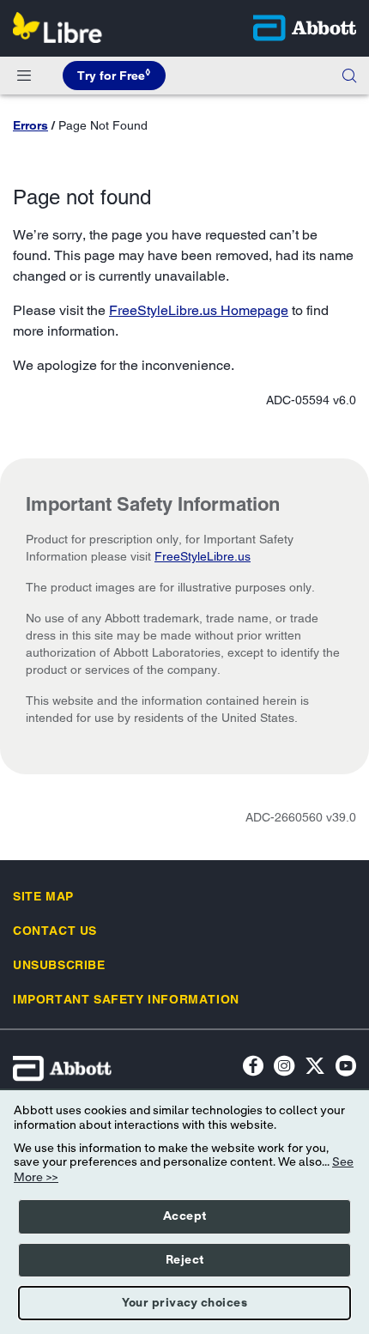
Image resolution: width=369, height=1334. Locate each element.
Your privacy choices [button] (184, 1303)
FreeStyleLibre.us (202, 556)
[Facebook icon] (253, 1068)
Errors (30, 125)
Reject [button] (185, 1260)
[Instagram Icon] (284, 1068)
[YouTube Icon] (346, 1068)
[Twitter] (315, 1068)
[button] (349, 75)
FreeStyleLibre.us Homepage (198, 310)
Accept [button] (185, 1216)
